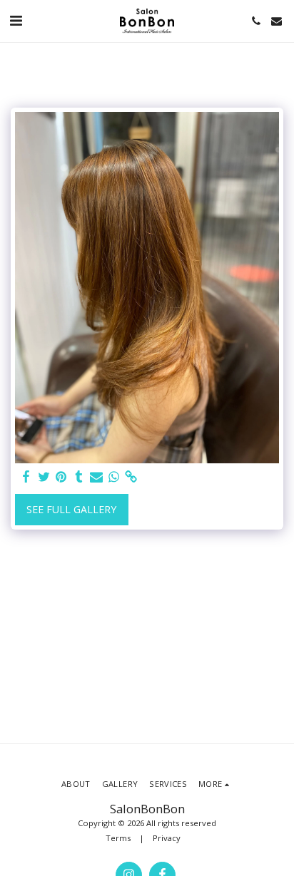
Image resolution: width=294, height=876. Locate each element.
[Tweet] (44, 476)
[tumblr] (79, 476)
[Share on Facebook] (26, 476)
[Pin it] (61, 476)
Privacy (167, 838)
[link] (131, 476)
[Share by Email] (96, 476)
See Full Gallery (71, 509)
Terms (118, 838)
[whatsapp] (114, 476)
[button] (16, 20)
